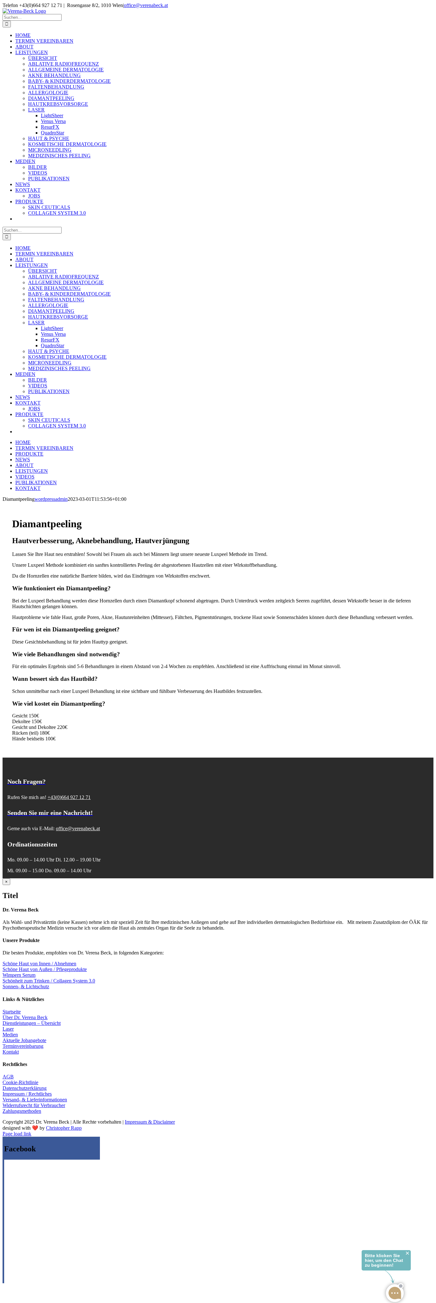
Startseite (12, 1011)
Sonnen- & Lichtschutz (26, 986)
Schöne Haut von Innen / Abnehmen (39, 963)
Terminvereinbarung (23, 1046)
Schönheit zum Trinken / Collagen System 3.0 (49, 980)
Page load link (17, 1133)
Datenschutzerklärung (25, 1088)
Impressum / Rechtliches (27, 1094)
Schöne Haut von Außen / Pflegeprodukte (45, 969)
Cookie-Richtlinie (20, 1082)
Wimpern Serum (19, 975)
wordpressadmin (51, 499)
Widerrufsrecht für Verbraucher (34, 1105)
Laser (8, 1029)
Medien (10, 1034)
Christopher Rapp (64, 1128)
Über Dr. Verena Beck (25, 1017)
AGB (8, 1076)
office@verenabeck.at (146, 5)
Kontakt (11, 1052)
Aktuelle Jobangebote (24, 1040)
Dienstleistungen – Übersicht (32, 1023)
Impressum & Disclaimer (150, 1122)
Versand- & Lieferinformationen (35, 1099)
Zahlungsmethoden (22, 1111)
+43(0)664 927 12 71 (69, 797)
